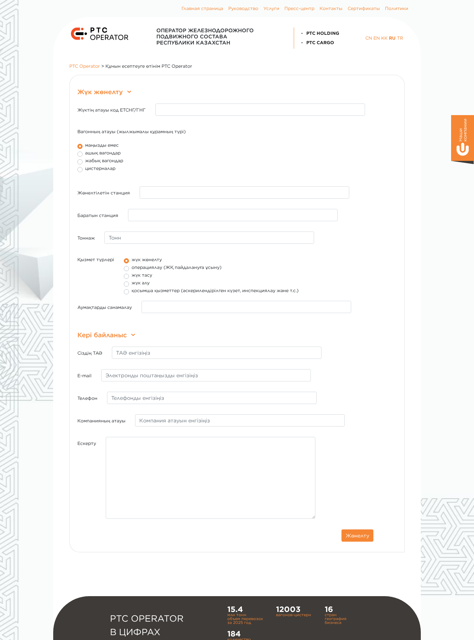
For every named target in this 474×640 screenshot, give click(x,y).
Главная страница (202, 8)
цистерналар (100, 168)
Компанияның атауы (101, 421)
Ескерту (86, 443)
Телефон (87, 398)
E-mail (84, 376)
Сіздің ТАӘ (89, 353)
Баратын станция (97, 215)
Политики (396, 8)
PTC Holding (322, 33)
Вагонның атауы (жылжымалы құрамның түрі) (131, 131)
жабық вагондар (104, 160)
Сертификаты (364, 8)
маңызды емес (102, 145)
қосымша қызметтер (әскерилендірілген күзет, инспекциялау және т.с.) (215, 290)
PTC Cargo (319, 42)
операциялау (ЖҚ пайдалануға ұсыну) (177, 267)
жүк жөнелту (147, 259)
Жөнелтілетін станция (103, 193)
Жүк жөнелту (101, 92)
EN (376, 38)
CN (368, 38)
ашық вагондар (103, 153)
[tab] (237, 91)
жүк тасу (142, 275)
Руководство (243, 8)
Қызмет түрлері (95, 259)
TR (400, 38)
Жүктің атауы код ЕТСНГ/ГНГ (111, 110)
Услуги (271, 8)
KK (384, 38)
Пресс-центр (299, 8)
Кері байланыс (103, 335)
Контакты (331, 8)
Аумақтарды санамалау (104, 307)
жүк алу (141, 283)
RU (392, 38)
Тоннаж (86, 238)
